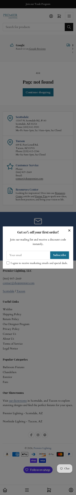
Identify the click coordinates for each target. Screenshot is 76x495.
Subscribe (59, 255)
